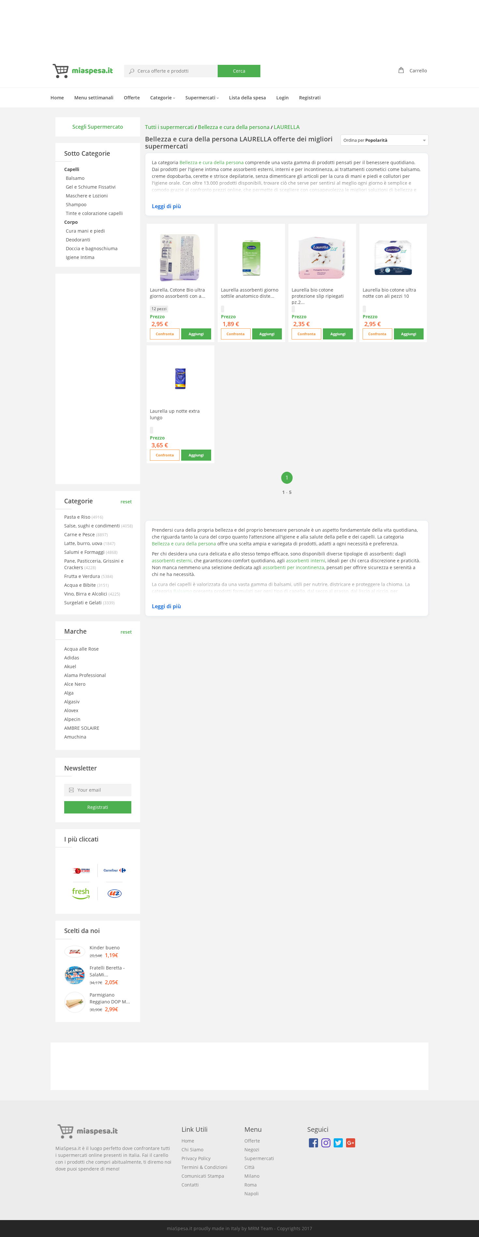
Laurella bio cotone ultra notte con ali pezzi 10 (389, 293)
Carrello (418, 70)
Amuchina (75, 737)
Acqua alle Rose (81, 649)
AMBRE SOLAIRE (81, 728)
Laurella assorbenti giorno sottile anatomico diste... (249, 293)
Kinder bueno (105, 947)
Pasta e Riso (78, 517)
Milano (251, 1176)
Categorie (161, 97)
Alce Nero (74, 684)
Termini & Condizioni (204, 1167)
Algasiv (72, 701)
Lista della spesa (247, 97)
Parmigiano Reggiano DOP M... (110, 998)
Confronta (165, 333)
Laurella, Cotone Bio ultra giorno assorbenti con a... (177, 293)
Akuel (70, 666)
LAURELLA (287, 127)
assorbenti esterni (172, 560)
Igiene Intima (81, 257)
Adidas (71, 657)
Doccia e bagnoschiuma (92, 248)
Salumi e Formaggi (85, 552)
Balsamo (76, 178)
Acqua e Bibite (80, 585)
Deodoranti (79, 240)
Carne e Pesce (80, 534)
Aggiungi (196, 333)
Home (57, 97)
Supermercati (201, 97)
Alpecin (72, 719)
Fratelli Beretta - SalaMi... (107, 971)
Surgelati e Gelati (83, 602)
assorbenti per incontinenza (293, 567)
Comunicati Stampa (202, 1176)
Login (282, 97)
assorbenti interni (305, 560)
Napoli (251, 1193)
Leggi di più (166, 206)
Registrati (310, 97)
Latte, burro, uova (84, 543)
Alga (69, 693)
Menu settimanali (93, 97)
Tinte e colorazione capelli (95, 213)
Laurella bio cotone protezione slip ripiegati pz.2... (318, 296)
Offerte (132, 97)
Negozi (251, 1149)
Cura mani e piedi (86, 231)
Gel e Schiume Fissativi (91, 187)
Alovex (71, 710)
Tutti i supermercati (170, 127)
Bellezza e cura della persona (233, 127)
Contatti (190, 1185)
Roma (250, 1185)
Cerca (239, 71)
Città (249, 1167)
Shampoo (77, 204)
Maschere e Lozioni (87, 196)
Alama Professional (85, 675)
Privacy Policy (195, 1158)
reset (126, 501)
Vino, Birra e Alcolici (86, 594)
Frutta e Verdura (82, 576)
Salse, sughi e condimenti (92, 526)
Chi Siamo (192, 1149)
